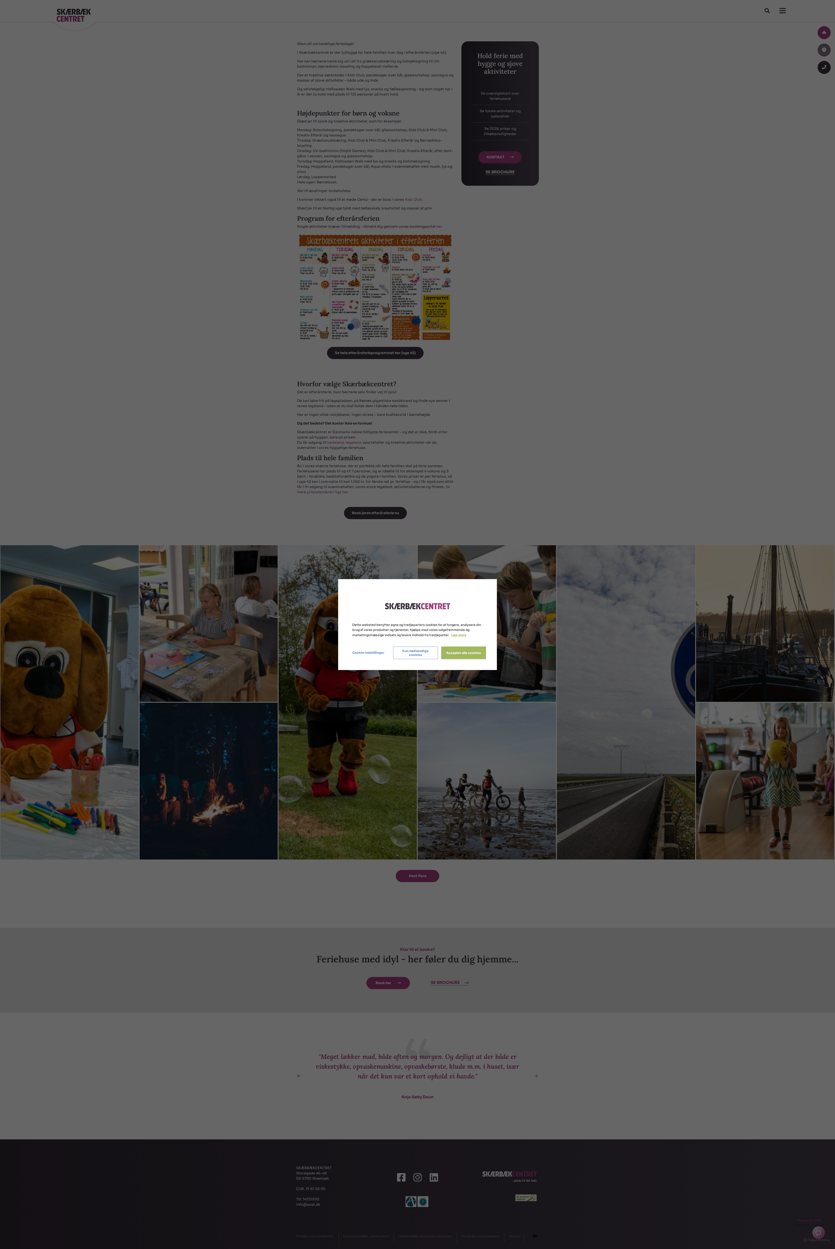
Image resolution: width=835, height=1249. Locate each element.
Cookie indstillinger (368, 653)
